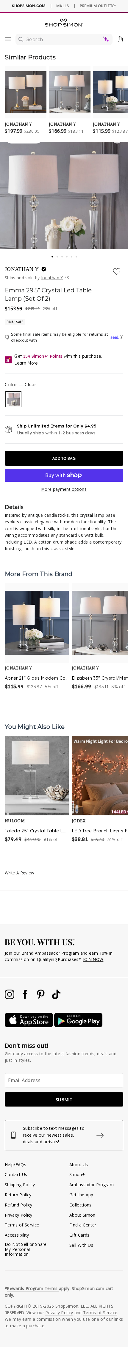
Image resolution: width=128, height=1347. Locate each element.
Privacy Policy (18, 1215)
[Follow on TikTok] (56, 997)
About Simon (82, 1215)
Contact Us (16, 1174)
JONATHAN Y (22, 269)
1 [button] (52, 254)
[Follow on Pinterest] (41, 997)
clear (13, 399)
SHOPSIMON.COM (28, 6)
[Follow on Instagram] (10, 997)
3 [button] (62, 255)
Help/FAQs (15, 1164)
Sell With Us (81, 1245)
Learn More (26, 363)
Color (20, 384)
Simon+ (77, 1174)
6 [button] (76, 255)
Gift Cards (79, 1235)
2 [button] (57, 255)
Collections (80, 1205)
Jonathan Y (52, 277)
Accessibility (17, 1235)
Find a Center (82, 1225)
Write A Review (20, 873)
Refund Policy (18, 1205)
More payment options (64, 489)
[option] (37, 637)
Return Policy (18, 1195)
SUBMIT (64, 1099)
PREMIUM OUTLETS (98, 5)
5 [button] (72, 255)
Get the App (81, 1195)
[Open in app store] (29, 1025)
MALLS (62, 5)
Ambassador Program (91, 1184)
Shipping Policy (20, 1184)
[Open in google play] (78, 1025)
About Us (78, 1164)
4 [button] (67, 255)
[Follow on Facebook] (25, 997)
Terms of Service (22, 1225)
